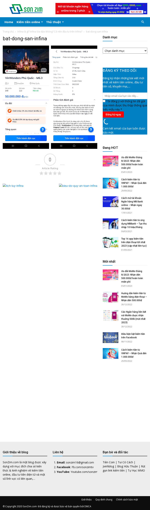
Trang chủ (8, 31)
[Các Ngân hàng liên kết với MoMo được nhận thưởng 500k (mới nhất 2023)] (110, 315)
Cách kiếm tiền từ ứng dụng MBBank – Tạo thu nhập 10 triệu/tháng (134, 224)
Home (8, 22)
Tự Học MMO (136, 470)
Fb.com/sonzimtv (83, 467)
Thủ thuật (53, 22)
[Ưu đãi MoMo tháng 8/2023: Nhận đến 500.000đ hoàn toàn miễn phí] (110, 161)
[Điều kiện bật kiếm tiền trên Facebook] (110, 337)
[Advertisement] (125, 398)
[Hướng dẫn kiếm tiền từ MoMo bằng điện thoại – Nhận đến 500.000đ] (110, 297)
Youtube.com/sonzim (84, 472)
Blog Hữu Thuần (127, 466)
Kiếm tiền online (28, 22)
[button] (142, 22)
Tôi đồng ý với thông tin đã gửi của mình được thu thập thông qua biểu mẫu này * (125, 105)
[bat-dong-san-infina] (50, 147)
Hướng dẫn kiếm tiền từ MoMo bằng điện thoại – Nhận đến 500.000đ (134, 297)
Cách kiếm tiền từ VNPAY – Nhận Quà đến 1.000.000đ (133, 183)
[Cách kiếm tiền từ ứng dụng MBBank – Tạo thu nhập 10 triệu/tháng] (110, 223)
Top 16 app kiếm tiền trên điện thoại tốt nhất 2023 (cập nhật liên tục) (134, 242)
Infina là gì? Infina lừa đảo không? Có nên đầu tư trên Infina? (49, 31)
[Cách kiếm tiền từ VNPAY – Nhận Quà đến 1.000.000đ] (110, 183)
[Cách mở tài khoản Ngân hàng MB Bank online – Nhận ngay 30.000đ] (110, 201)
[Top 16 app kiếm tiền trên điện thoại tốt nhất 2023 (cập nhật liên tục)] (110, 242)
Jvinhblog (108, 466)
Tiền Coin (109, 462)
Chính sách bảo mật (127, 499)
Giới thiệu (86, 499)
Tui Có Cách (125, 462)
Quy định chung (103, 499)
